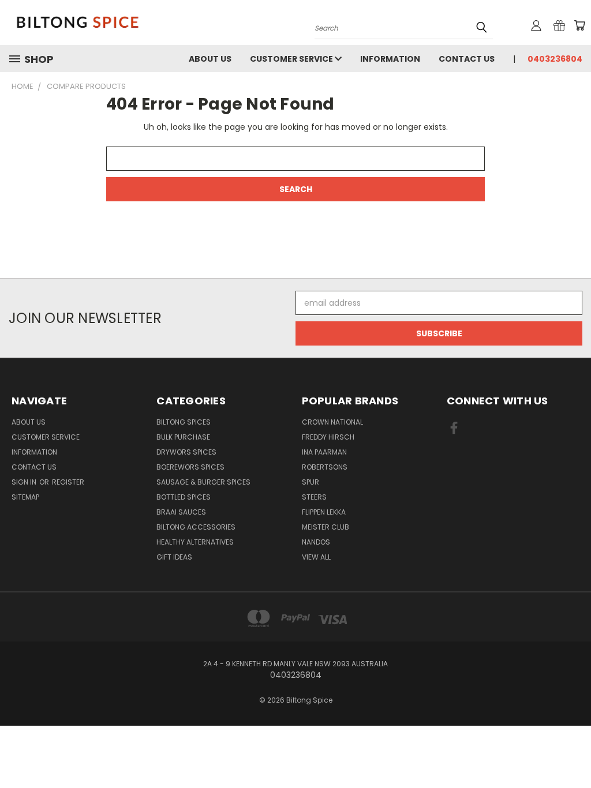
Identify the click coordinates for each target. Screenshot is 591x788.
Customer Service (292, 59)
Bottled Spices (183, 497)
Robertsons (324, 467)
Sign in (25, 482)
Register (68, 482)
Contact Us (467, 59)
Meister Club (325, 527)
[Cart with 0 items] (579, 25)
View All (316, 557)
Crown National (332, 422)
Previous (573, 752)
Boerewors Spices (190, 467)
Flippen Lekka (324, 512)
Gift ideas (174, 557)
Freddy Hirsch (328, 437)
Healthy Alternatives (195, 542)
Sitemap (25, 497)
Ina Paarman (324, 452)
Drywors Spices (186, 452)
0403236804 (555, 59)
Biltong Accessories (195, 527)
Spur (310, 482)
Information (390, 59)
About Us (210, 59)
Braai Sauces (181, 512)
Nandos (316, 542)
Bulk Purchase (183, 437)
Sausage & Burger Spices (203, 482)
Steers (314, 497)
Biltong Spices (183, 422)
